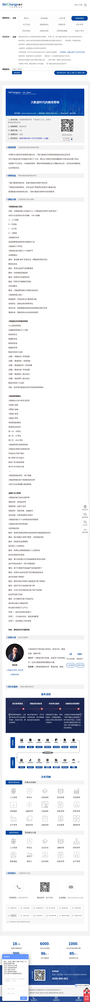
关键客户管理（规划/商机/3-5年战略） (32, 64)
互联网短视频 (62, 31)
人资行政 (61, 18)
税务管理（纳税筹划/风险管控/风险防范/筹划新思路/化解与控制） (41, 44)
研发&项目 (26, 31)
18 (70, 654)
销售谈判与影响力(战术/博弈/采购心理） (32, 60)
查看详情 (80, 665)
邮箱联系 (56, 1000)
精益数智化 (44, 24)
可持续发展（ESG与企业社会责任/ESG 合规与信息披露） (38, 52)
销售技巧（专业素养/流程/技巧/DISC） (58, 56)
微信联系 (79, 1000)
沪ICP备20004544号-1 (53, 990)
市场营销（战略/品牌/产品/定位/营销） (73, 52)
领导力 (26, 18)
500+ (80, 654)
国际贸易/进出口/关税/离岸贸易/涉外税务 (32, 37)
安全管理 (79, 24)
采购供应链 (44, 31)
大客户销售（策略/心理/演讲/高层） (60, 60)
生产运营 (26, 24)
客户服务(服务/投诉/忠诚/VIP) (56, 64)
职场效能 (44, 18)
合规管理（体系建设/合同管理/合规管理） (33, 48)
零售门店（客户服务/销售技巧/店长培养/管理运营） (65, 37)
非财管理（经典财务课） (73, 40)
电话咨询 (34, 1000)
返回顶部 (85, 532)
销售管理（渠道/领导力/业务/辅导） (31, 56)
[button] (9, 714)
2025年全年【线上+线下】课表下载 (71, 73)
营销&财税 (80, 18)
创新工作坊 (79, 31)
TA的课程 (70, 665)
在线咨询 (85, 509)
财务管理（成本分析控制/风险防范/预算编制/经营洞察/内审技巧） (41, 40)
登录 (76, 5)
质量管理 (61, 24)
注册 (80, 5)
